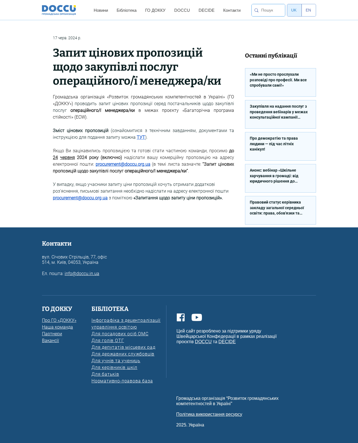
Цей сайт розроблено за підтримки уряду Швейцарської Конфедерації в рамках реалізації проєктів (226, 336)
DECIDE (227, 341)
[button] (100, 10)
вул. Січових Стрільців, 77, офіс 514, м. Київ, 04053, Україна (74, 259)
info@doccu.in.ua (82, 273)
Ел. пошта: (53, 273)
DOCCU (203, 341)
